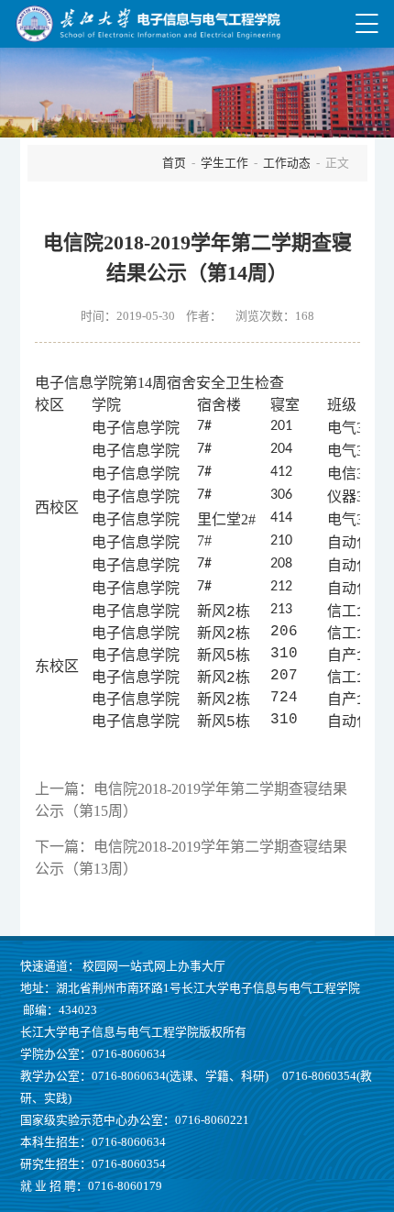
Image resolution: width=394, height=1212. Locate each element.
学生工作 (224, 163)
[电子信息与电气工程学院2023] (147, 24)
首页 (174, 163)
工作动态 (287, 163)
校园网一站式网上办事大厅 (153, 966)
